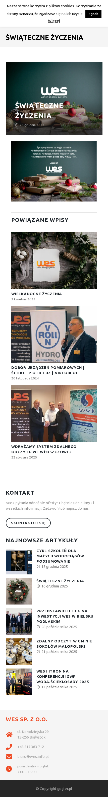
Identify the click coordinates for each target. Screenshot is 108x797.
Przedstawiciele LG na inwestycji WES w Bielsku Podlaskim (64, 616)
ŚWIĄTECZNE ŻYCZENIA (60, 581)
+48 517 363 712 (30, 747)
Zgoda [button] (93, 14)
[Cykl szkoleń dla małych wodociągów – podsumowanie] (19, 561)
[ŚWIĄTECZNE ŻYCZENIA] (19, 591)
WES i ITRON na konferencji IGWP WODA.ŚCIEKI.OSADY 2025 (62, 676)
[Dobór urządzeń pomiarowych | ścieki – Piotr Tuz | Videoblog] (54, 334)
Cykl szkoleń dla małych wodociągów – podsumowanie (61, 556)
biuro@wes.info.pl (33, 756)
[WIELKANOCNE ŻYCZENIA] (54, 260)
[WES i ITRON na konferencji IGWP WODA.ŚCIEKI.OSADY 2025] (19, 682)
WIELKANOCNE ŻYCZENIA (36, 294)
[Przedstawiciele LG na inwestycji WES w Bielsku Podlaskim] (19, 621)
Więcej (54, 21)
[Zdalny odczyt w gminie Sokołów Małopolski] (19, 651)
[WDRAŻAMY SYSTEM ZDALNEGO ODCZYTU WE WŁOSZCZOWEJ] (54, 413)
